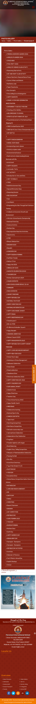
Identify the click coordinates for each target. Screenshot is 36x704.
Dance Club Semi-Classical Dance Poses (19, 77)
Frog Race (10, 439)
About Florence (7, 679)
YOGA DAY (10, 472)
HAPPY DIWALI (11, 314)
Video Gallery (24, 679)
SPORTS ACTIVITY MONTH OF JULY (17, 116)
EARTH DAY (10, 495)
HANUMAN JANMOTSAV (14, 334)
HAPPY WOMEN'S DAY (13, 535)
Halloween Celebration (13, 363)
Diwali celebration (12, 370)
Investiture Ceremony (13, 462)
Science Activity (12, 225)
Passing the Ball (12, 456)
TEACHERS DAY (11, 274)
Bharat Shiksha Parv (13, 241)
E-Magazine (23, 686)
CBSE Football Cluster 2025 (15, 126)
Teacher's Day (11, 396)
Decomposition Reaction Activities (17, 231)
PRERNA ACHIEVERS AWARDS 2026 (17, 54)
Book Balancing (11, 446)
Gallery (9, 41)
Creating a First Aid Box (14, 110)
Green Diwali (10, 367)
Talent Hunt (10, 420)
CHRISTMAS (10, 502)
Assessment (6, 684)
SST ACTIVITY (11, 172)
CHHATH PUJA (11, 390)
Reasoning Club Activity (14, 70)
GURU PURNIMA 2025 (13, 518)
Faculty (5, 689)
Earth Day (10, 532)
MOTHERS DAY (11, 485)
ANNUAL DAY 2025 (12, 268)
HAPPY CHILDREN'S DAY (14, 383)
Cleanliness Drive (12, 373)
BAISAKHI (10, 509)
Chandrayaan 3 (11, 321)
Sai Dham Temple (12, 258)
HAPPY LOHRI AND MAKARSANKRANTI (18, 350)
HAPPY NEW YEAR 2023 (14, 353)
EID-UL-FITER (11, 324)
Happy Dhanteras (12, 393)
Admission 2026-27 (34, 375)
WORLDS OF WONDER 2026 (15, 57)
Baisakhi (9, 248)
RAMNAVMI (10, 288)
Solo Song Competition (14, 423)
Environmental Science (14, 153)
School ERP (23, 689)
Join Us (22, 681)
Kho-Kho (9, 459)
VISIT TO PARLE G (12, 179)
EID (8, 492)
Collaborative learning (13, 410)
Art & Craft (10, 162)
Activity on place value (14, 149)
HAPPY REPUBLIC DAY (13, 297)
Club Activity (11, 235)
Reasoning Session (12, 192)
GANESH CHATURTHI (13, 416)
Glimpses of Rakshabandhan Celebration (19, 453)
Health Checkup (12, 561)
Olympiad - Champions (14, 542)
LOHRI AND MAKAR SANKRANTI (16, 489)
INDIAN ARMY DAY (12, 538)
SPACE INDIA (10, 60)
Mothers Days (11, 528)
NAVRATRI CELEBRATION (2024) (16, 271)
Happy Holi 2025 (12, 264)
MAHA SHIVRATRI (12, 291)
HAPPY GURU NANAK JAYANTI (16, 311)
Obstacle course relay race (15, 429)
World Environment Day (14, 185)
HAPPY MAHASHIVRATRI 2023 (16, 340)
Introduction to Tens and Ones (16, 176)
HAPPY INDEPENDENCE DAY (15, 317)
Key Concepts (11, 90)
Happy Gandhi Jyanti (13, 403)
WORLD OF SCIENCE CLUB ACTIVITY (17, 67)
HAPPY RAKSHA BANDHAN (15, 139)
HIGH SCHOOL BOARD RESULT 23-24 (18, 284)
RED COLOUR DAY (12, 195)
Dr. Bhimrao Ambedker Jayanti (16, 327)
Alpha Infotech (28, 702)
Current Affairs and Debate (15, 80)
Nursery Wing (24, 684)
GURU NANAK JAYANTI (13, 386)
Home (3, 41)
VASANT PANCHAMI (12, 294)
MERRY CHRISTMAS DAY (14, 304)
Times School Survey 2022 (15, 400)
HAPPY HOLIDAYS (12, 166)
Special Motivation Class (14, 189)
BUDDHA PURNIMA (12, 525)
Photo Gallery (18, 41)
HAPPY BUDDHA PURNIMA (14, 254)
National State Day (13, 221)
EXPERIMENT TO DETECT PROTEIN (17, 107)
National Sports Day (13, 413)
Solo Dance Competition (14, 426)
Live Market (10, 202)
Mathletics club (11, 84)
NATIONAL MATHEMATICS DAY (15, 307)
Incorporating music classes (15, 146)
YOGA (9, 182)
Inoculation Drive (12, 476)
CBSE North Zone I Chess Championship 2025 (20, 130)
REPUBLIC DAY (11, 515)
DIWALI (9, 499)
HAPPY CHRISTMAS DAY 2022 (16, 380)
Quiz (8, 199)
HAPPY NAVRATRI (12, 97)
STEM (9, 238)
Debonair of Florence (13, 555)
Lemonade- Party (12, 169)
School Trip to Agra (12, 357)
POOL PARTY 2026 (12, 64)
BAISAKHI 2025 (11, 245)
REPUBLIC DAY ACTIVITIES (15, 548)
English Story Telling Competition (17, 449)
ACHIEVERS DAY (12, 251)
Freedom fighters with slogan (16, 443)
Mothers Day (11, 228)
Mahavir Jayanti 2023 (13, 337)
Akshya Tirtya (11, 261)
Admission (6, 681)
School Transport (7, 686)
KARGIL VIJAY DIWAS (13, 143)
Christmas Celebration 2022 (15, 377)
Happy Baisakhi (11, 330)
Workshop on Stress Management (17, 360)
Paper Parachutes (12, 87)
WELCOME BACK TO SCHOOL (15, 113)
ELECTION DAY (11, 469)
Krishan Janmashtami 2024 (15, 278)
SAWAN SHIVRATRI (12, 281)
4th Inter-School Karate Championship (18, 218)
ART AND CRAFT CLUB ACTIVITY (16, 74)
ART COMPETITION (12, 512)
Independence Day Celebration (16, 436)
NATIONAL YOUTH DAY (13, 301)
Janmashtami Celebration (15, 433)
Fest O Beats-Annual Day (14, 558)
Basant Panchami (12, 505)
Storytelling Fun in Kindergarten (16, 94)
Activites (10, 551)
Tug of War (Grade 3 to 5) (14, 466)
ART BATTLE (11, 133)
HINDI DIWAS (10, 406)
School (9, 565)
